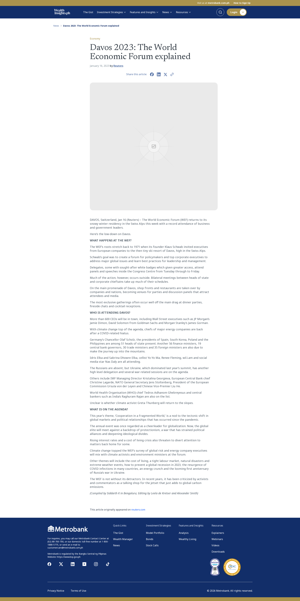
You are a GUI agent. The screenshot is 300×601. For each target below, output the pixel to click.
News (165, 12)
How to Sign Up (242, 3)
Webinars (217, 539)
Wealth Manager (123, 539)
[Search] (220, 12)
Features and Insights (142, 12)
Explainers (218, 533)
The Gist (88, 12)
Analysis (184, 533)
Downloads (218, 551)
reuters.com (138, 509)
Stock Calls (152, 545)
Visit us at (213, 3)
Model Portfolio (155, 533)
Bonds (149, 539)
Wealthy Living (187, 539)
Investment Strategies (110, 12)
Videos (215, 545)
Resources (182, 12)
